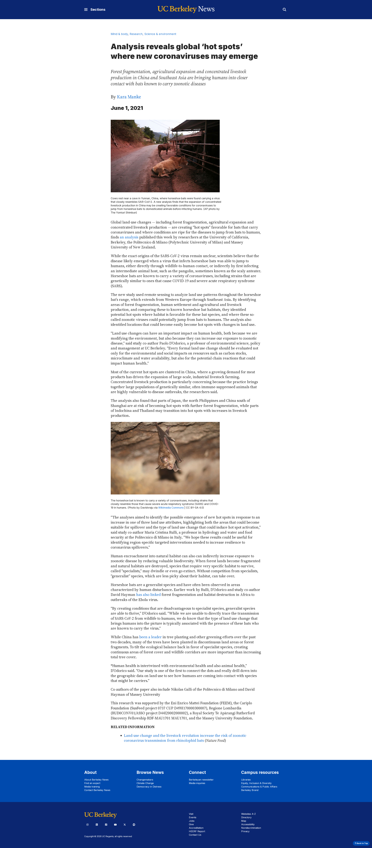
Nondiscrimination (251, 827)
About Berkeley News (96, 779)
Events (192, 817)
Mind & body (119, 34)
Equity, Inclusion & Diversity (256, 783)
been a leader (150, 637)
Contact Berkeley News (97, 790)
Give (191, 824)
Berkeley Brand (249, 790)
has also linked (148, 594)
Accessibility (248, 824)
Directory (246, 817)
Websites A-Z (248, 813)
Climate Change (145, 783)
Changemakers (145, 779)
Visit (191, 813)
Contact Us (195, 834)
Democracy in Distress (149, 786)
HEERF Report (197, 831)
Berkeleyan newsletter (201, 779)
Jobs (191, 820)
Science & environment (160, 34)
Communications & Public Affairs (259, 786)
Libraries (246, 779)
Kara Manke (129, 97)
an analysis (129, 237)
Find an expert (92, 783)
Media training (92, 786)
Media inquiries (197, 783)
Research (136, 34)
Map (243, 820)
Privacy (245, 831)
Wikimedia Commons (171, 507)
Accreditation (196, 827)
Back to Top (362, 843)
